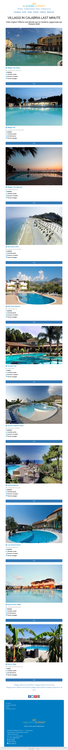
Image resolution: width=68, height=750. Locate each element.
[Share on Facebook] (29, 696)
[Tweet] (32, 696)
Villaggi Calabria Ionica (21, 685)
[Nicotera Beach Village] (34, 584)
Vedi (34, 83)
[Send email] (38, 696)
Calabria (43, 12)
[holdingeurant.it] (34, 4)
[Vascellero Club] (34, 345)
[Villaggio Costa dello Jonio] (34, 166)
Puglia (30, 12)
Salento (36, 12)
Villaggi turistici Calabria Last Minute (18, 687)
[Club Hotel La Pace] (34, 226)
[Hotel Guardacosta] (34, 464)
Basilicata (50, 12)
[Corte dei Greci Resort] (34, 524)
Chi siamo (20, 9)
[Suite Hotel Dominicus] (34, 285)
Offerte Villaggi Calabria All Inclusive (41, 685)
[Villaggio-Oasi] (34, 106)
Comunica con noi (46, 9)
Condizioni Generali (29, 9)
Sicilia (24, 12)
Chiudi (37, 748)
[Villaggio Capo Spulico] (34, 47)
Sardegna (17, 12)
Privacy (38, 9)
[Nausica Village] (34, 643)
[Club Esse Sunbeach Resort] (34, 405)
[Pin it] (35, 696)
